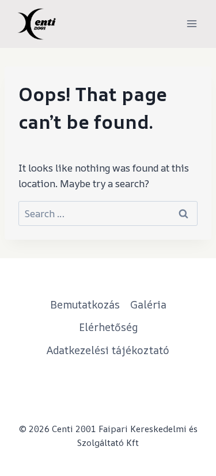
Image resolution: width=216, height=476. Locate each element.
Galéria (148, 304)
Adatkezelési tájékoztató (108, 350)
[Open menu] (191, 24)
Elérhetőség (108, 327)
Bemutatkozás (85, 304)
